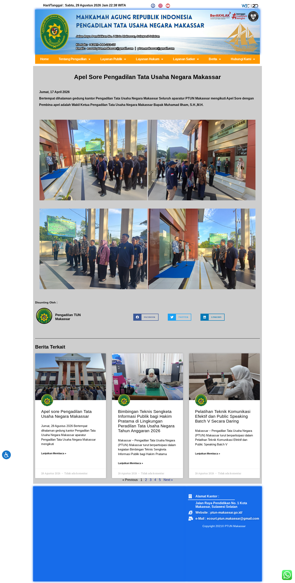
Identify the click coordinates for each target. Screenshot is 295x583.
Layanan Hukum (147, 59)
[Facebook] (153, 6)
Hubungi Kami (241, 59)
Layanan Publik (111, 59)
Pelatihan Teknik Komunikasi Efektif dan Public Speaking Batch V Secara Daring (222, 416)
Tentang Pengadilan (72, 59)
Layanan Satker (184, 59)
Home (44, 59)
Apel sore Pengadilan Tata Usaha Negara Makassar (66, 414)
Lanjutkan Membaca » (53, 453)
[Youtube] (168, 6)
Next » (168, 480)
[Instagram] (160, 6)
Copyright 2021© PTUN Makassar (224, 526)
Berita (213, 59)
